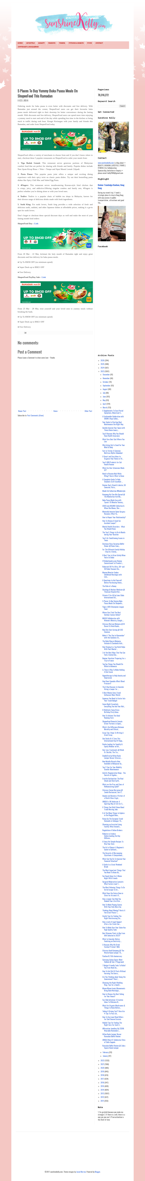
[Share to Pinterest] (27, 100)
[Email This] (19, 100)
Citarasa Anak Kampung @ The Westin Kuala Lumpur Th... (113, 951)
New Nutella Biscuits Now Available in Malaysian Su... (112, 762)
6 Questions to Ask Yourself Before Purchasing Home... (112, 581)
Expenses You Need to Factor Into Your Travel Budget (113, 699)
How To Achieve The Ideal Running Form (111, 716)
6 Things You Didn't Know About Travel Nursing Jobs (113, 808)
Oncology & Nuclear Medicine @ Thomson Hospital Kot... (113, 590)
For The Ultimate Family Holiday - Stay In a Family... (113, 550)
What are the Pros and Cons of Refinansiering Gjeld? (113, 785)
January (105, 1056)
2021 (103, 1064)
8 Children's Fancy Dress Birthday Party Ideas (110, 711)
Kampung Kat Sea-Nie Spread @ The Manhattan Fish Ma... (113, 495)
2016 (103, 1082)
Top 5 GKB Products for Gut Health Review (112, 463)
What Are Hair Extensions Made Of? (113, 469)
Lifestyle (30, 43)
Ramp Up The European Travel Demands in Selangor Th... (112, 819)
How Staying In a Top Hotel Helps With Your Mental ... (113, 648)
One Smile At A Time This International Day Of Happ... (112, 739)
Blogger (97, 1171)
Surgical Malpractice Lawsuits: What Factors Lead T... (113, 882)
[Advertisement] (72, 68)
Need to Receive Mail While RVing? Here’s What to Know (113, 474)
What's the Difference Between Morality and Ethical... (113, 728)
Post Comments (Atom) (35, 415)
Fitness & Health (76, 43)
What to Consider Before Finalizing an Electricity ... (112, 940)
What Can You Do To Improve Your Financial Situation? (114, 860)
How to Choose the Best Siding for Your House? (113, 995)
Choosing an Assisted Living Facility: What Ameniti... (112, 825)
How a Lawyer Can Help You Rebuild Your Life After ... (112, 900)
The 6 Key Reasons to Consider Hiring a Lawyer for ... (113, 688)
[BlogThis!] (21, 100)
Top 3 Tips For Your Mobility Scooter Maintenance (112, 768)
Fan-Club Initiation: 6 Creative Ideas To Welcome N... (112, 1001)
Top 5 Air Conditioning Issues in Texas (113, 539)
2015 (103, 1086)
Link (36, 223)
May (104, 400)
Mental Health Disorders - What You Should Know (113, 527)
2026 (103, 360)
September (107, 385)
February (106, 1052)
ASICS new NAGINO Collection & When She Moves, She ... (113, 506)
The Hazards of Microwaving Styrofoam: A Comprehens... (112, 854)
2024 (103, 367)
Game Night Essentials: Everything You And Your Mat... (113, 705)
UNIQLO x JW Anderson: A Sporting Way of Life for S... (112, 802)
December (106, 374)
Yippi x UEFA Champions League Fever (113, 607)
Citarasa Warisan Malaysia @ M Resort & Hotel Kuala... (113, 625)
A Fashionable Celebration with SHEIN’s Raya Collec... (113, 417)
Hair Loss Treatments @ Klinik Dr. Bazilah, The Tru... (113, 751)
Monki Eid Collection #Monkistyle (113, 491)
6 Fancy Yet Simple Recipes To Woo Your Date (112, 842)
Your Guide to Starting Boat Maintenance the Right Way (112, 423)
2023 (103, 371)
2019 (103, 1071)
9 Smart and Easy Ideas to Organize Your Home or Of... (112, 457)
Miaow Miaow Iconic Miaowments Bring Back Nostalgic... (113, 989)
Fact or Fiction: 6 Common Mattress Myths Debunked (112, 451)
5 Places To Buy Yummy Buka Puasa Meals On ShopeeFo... (112, 602)
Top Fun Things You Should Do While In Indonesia (112, 665)
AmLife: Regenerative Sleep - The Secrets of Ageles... (114, 774)
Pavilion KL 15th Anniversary (112, 956)
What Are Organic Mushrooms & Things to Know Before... (113, 1006)
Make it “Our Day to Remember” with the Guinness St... (113, 636)
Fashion (51, 43)
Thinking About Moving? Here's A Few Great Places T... (113, 911)
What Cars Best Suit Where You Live (113, 440)
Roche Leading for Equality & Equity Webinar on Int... (112, 745)
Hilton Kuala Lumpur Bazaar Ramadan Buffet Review (111, 1035)
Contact (99, 43)
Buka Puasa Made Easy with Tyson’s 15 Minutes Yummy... (113, 501)
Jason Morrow (81, 1171)
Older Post (88, 411)
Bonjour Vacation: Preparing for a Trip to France (113, 659)
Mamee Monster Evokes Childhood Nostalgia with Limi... (112, 574)
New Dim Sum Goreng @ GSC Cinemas (112, 630)
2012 (103, 1097)
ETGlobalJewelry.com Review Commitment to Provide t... (112, 562)
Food (89, 43)
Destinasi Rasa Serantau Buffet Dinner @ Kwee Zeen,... (113, 544)
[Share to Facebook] (25, 100)
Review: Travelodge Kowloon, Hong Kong (111, 186)
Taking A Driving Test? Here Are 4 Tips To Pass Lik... (113, 1012)
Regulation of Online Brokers (112, 830)
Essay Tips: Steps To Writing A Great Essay (112, 733)
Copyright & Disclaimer (28, 47)
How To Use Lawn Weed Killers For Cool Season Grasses (112, 1018)
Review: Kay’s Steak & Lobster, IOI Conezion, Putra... (114, 486)
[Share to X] (23, 100)
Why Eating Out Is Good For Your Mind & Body (113, 446)
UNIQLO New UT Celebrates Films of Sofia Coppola (113, 1041)
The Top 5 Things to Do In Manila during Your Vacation (113, 533)
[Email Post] (24, 332)
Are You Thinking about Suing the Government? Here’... (114, 978)
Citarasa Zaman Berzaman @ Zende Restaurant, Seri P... (112, 791)
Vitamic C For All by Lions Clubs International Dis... (113, 596)
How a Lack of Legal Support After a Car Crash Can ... (112, 923)
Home (20, 43)
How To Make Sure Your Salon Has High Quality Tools (114, 928)
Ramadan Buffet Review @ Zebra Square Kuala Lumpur (113, 1046)
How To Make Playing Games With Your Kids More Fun (112, 905)
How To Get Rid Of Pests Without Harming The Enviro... (114, 972)
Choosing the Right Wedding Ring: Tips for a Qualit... (112, 983)
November (106, 378)
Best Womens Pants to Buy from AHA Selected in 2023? (113, 934)
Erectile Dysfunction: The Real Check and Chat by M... (112, 779)
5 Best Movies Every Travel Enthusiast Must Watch (111, 693)
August (105, 389)
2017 (102, 1078)
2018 (103, 1075)
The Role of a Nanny (109, 586)
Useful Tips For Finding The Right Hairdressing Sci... (111, 917)
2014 (103, 1089)
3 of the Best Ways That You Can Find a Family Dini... (113, 653)
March (105, 407)
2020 (103, 1068)
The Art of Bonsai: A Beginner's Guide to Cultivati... (113, 848)
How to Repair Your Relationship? (114, 517)
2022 (103, 1060)
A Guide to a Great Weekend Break (112, 865)
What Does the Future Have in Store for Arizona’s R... (112, 894)
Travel (62, 43)
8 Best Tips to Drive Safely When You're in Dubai (113, 556)
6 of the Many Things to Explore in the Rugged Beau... (113, 814)
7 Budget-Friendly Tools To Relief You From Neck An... (114, 966)
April (104, 403)
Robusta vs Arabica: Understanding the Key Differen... (111, 835)
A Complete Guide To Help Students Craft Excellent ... (112, 480)
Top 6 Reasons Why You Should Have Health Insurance (113, 434)
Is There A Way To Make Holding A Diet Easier (113, 670)
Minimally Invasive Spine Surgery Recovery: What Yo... (113, 512)
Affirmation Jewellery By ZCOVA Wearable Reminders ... (113, 1029)
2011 (102, 1100)
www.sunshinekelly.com (106, 162)
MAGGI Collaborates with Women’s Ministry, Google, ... (113, 619)
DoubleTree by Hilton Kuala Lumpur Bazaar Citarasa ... (112, 756)
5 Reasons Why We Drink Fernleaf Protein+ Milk (111, 945)
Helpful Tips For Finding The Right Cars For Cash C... (112, 1023)
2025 (103, 364)
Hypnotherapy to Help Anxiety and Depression (114, 676)
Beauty (41, 43)
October (106, 382)
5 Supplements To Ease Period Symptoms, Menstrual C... (112, 411)
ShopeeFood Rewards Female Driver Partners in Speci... (112, 722)
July (104, 392)
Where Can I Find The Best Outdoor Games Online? (111, 613)
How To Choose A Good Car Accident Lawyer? (111, 521)
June (104, 396)
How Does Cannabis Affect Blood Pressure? (113, 682)
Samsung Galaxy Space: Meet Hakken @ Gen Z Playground (113, 960)
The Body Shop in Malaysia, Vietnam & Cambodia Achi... (112, 642)
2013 (103, 1093)
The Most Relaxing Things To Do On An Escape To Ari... (113, 888)
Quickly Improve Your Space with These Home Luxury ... (113, 428)
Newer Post (22, 411)
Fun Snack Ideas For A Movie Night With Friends (112, 877)
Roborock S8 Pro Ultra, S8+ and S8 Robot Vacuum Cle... (113, 567)
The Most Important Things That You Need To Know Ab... (113, 871)
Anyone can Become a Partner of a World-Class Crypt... (113, 796)
